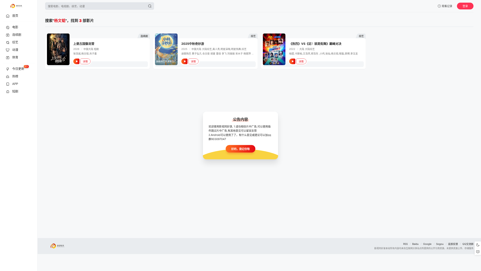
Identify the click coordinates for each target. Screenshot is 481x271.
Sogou (440, 243)
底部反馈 (453, 243)
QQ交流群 (467, 243)
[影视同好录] (16, 6)
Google (427, 243)
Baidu (415, 243)
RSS (405, 243)
